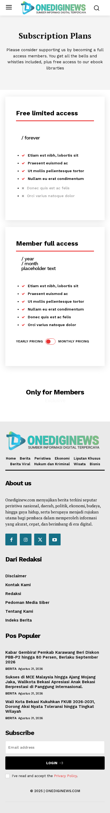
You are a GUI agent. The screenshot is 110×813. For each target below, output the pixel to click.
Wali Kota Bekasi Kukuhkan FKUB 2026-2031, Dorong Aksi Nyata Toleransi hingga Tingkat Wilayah (50, 706)
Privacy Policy (65, 776)
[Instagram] (26, 539)
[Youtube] (55, 539)
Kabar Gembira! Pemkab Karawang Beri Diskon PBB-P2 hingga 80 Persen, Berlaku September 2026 (52, 657)
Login (51, 763)
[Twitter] (40, 539)
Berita (10, 669)
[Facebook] (11, 539)
